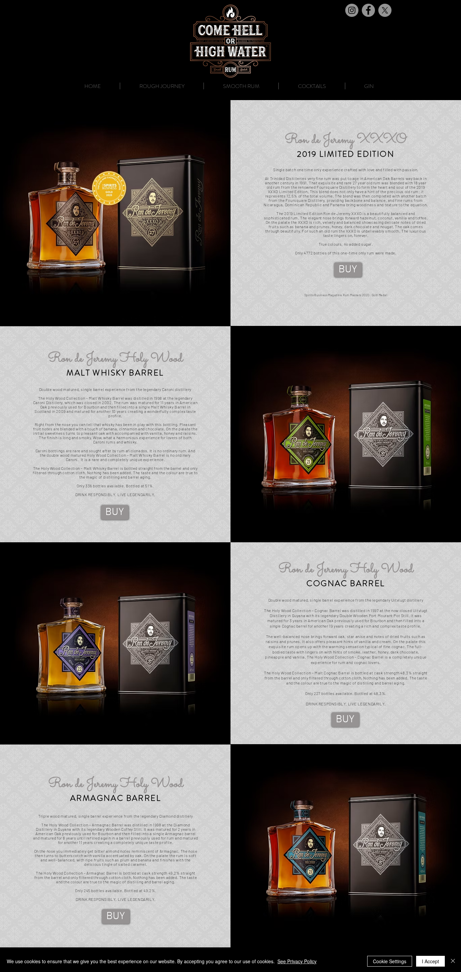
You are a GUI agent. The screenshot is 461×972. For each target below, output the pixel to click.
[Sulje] (453, 961)
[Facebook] (368, 10)
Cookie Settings (389, 961)
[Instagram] (351, 10)
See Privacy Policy (297, 961)
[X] (384, 10)
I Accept (430, 961)
